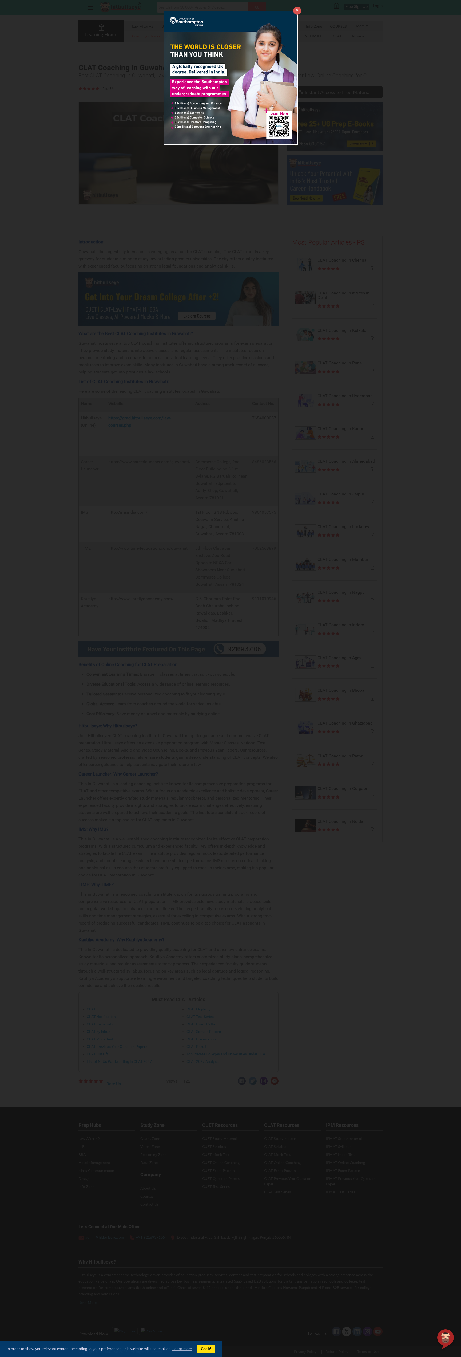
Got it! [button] (206, 1349)
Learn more (182, 1349)
